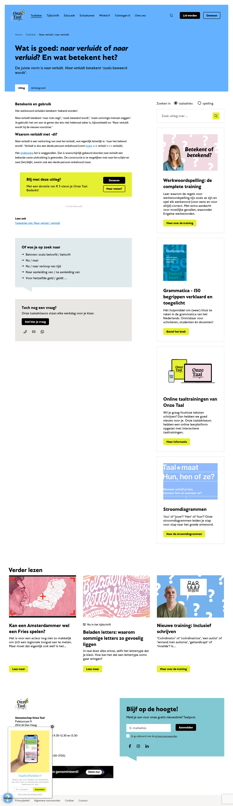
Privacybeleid (22, 800)
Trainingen (121, 15)
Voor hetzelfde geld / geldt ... (46, 278)
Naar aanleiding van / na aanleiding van (53, 272)
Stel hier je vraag (35, 322)
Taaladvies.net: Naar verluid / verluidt (37, 223)
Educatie (69, 15)
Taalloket (36, 15)
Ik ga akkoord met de (154, 736)
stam (89, 146)
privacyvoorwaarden (166, 736)
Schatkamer (87, 15)
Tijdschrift (53, 15)
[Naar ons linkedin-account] (146, 746)
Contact (83, 800)
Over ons (140, 15)
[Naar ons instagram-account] (138, 746)
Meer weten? (114, 188)
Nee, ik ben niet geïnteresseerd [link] (30, 794)
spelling (208, 103)
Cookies (69, 800)
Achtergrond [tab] (38, 87)
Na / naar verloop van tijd (43, 266)
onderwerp (26, 153)
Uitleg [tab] (21, 87)
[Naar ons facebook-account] (129, 746)
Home (18, 34)
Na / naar (32, 260)
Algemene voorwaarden (47, 800)
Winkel (103, 15)
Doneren (211, 15)
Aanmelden (186, 727)
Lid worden (190, 15)
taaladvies (186, 103)
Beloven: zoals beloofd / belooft (48, 254)
